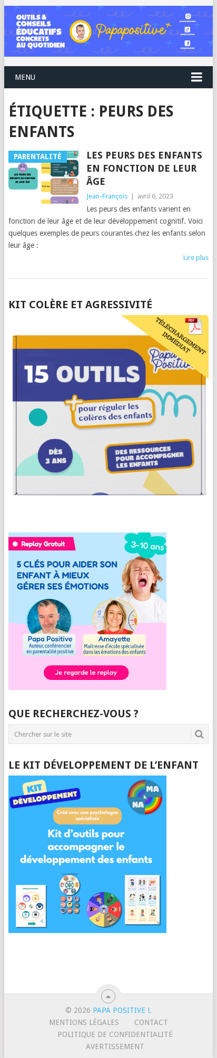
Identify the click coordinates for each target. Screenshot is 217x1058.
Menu (25, 77)
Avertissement (115, 1046)
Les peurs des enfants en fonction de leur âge (144, 168)
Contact (151, 1022)
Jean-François (106, 196)
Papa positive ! (121, 1010)
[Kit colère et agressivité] (108, 511)
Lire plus (196, 257)
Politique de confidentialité (115, 1034)
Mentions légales (84, 1022)
